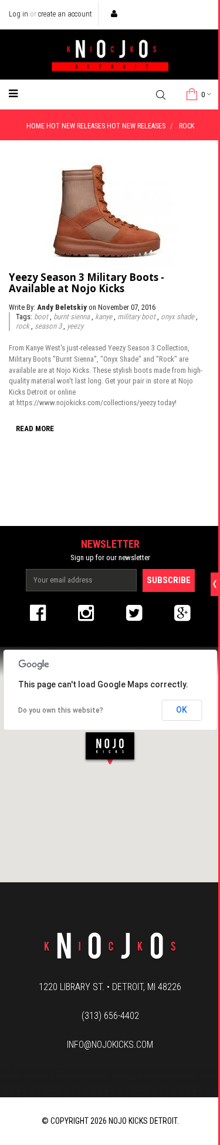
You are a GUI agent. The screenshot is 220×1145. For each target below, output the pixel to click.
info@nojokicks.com (110, 1044)
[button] (110, 747)
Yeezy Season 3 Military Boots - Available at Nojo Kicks (86, 282)
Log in (18, 13)
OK (181, 709)
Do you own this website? (60, 710)
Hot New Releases (75, 126)
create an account (65, 13)
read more (35, 428)
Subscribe (169, 580)
